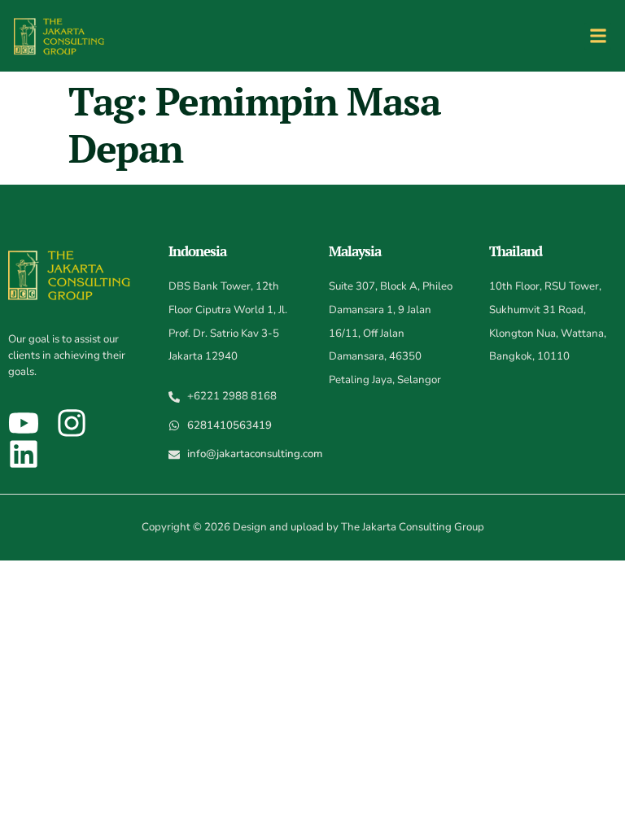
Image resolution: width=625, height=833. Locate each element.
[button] (597, 36)
